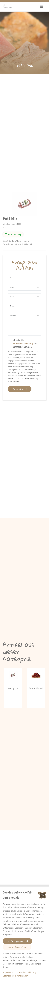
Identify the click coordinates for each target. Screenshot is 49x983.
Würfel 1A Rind (36, 688)
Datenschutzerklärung (23, 344)
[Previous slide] (2, 676)
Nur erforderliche (17, 947)
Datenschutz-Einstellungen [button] (15, 975)
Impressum (8, 972)
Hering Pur (13, 688)
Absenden (18, 389)
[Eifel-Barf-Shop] (7, 6)
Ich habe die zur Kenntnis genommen (25, 343)
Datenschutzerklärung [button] (26, 972)
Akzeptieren (16, 941)
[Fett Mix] (24, 214)
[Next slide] (46, 676)
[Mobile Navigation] (42, 6)
